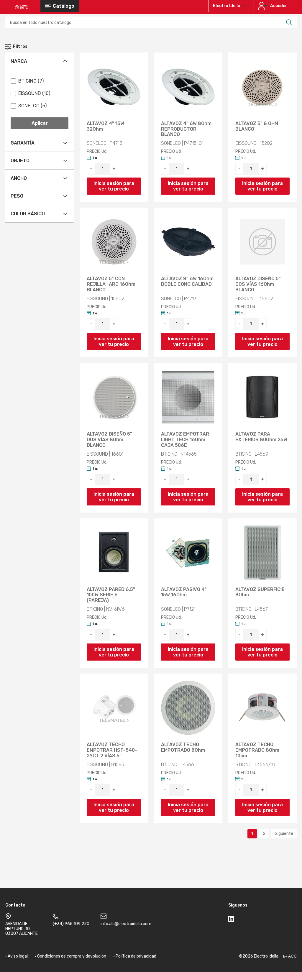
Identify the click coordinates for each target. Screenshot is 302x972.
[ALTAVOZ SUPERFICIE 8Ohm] (262, 553)
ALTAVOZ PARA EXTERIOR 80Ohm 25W (261, 436)
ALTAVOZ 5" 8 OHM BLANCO (256, 126)
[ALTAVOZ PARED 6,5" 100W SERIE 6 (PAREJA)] (114, 553)
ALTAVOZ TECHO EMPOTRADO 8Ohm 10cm (257, 750)
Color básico (28, 213)
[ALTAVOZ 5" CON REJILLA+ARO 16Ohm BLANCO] (114, 242)
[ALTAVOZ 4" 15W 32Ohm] (114, 87)
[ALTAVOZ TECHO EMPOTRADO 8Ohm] (188, 708)
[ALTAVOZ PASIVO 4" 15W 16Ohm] (188, 553)
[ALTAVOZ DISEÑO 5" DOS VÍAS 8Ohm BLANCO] (114, 397)
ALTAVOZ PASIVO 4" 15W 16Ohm (184, 592)
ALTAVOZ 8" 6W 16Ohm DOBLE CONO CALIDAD (187, 281)
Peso (17, 196)
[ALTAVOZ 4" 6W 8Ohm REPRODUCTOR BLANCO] (188, 87)
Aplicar (40, 123)
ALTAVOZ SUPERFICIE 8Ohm (260, 592)
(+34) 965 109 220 (71, 923)
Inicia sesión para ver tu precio (113, 186)
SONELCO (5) (32, 106)
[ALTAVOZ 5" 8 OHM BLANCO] (262, 87)
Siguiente (284, 833)
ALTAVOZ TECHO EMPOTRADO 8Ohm (183, 747)
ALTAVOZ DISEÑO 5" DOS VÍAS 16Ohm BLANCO (258, 284)
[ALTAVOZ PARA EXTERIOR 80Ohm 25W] (262, 397)
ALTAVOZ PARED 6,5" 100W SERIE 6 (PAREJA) (111, 595)
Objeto (20, 160)
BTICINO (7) (31, 81)
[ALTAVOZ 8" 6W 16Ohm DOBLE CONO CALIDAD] (188, 242)
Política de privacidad (136, 956)
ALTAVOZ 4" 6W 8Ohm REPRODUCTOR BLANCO (186, 129)
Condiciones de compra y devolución (71, 956)
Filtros (20, 46)
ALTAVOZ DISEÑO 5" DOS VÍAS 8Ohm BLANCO (109, 439)
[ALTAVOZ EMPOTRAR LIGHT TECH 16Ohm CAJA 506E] (188, 397)
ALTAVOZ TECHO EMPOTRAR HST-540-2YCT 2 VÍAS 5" (112, 750)
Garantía (23, 143)
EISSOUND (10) (34, 93)
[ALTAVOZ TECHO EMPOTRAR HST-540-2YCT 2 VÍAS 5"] (114, 708)
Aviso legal (18, 956)
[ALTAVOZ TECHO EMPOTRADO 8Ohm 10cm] (262, 708)
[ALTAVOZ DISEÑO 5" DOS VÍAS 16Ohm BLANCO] (262, 242)
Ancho (19, 178)
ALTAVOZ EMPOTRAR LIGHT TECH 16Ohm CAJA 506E (185, 439)
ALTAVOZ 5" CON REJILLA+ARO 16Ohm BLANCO (111, 284)
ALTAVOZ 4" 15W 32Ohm (105, 126)
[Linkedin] (231, 920)
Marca (19, 61)
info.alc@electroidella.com (126, 923)
